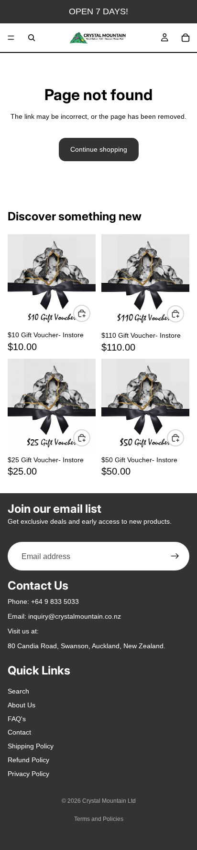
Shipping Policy (31, 746)
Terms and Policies (98, 819)
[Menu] (11, 38)
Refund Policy (28, 760)
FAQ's (17, 719)
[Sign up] (175, 557)
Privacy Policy (28, 773)
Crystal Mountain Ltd (109, 801)
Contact (19, 732)
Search (18, 691)
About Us (21, 705)
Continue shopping (98, 149)
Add (89, 313)
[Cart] (185, 37)
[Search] (31, 37)
